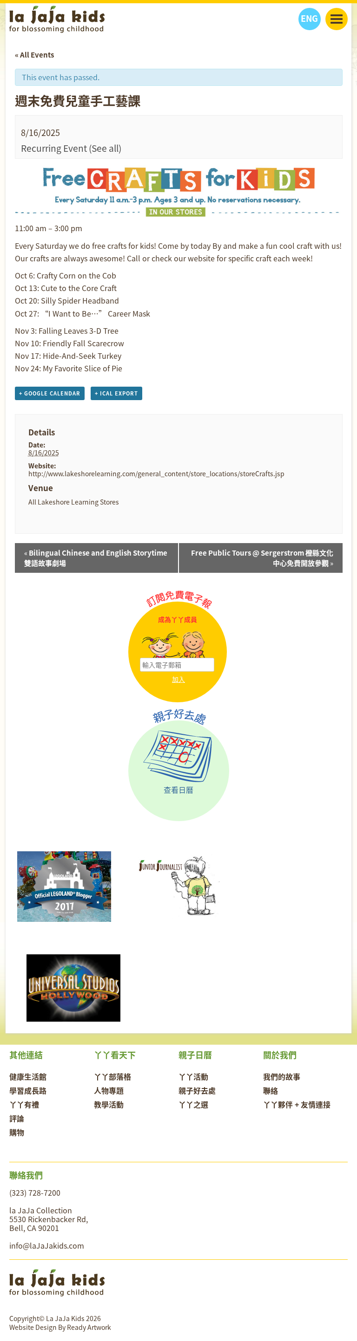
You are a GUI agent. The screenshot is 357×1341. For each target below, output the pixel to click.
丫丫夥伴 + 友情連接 (297, 1104)
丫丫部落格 (112, 1076)
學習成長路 (27, 1090)
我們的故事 (281, 1076)
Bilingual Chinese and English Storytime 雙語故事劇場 (95, 558)
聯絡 (270, 1090)
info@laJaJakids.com (46, 1245)
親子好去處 (197, 1090)
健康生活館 (27, 1076)
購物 (16, 1132)
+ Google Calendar (49, 393)
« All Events (34, 55)
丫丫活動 (193, 1076)
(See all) (105, 148)
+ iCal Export (116, 393)
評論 (16, 1118)
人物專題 (109, 1090)
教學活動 (109, 1104)
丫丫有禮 (24, 1104)
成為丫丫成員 (177, 619)
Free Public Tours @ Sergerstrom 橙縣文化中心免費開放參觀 (262, 558)
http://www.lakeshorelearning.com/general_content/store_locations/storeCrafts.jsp (156, 473)
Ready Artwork (89, 1327)
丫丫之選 (193, 1104)
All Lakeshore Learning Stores (73, 501)
